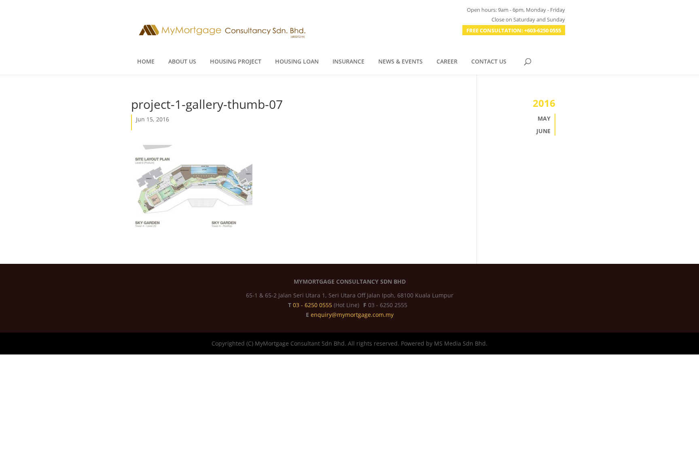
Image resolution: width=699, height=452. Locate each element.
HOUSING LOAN (297, 62)
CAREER (447, 62)
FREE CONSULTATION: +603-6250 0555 (513, 30)
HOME (146, 62)
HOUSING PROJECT (235, 62)
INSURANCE (348, 62)
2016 (544, 103)
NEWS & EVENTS (400, 62)
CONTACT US (488, 62)
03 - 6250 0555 (313, 305)
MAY (544, 118)
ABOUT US (182, 62)
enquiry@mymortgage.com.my (352, 314)
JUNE (543, 131)
